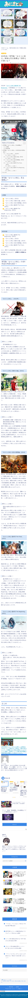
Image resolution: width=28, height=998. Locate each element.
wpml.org (14, 994)
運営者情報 (11, 986)
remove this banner (22, 995)
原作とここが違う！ (12, 155)
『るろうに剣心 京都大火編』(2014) (14, 156)
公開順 (7, 146)
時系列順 (8, 148)
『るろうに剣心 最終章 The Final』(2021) (14, 163)
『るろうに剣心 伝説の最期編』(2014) (15, 159)
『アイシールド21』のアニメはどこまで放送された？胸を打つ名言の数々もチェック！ (15, 955)
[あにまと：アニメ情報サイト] (14, 6)
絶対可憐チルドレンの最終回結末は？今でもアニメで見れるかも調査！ (15, 932)
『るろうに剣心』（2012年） (13, 153)
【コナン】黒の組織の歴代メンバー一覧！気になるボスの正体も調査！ (14, 947)
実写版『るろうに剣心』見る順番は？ (12, 145)
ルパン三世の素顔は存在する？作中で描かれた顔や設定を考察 (15, 939)
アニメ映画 (4, 53)
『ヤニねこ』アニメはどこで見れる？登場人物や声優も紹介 (15, 924)
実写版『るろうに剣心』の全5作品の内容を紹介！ (14, 151)
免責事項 (17, 986)
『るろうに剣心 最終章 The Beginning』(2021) (15, 168)
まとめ (5, 172)
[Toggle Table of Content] (23, 143)
